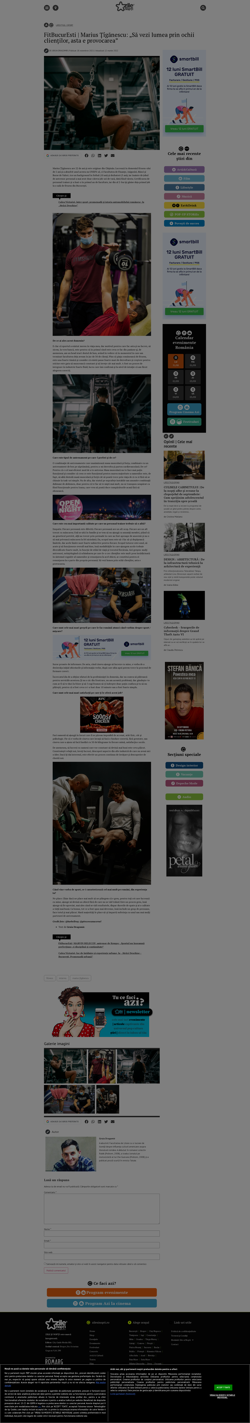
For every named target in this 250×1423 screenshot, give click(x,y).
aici (39, 1406)
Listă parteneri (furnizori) (122, 1393)
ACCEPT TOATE (223, 1387)
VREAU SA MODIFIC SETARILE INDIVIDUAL (222, 1396)
